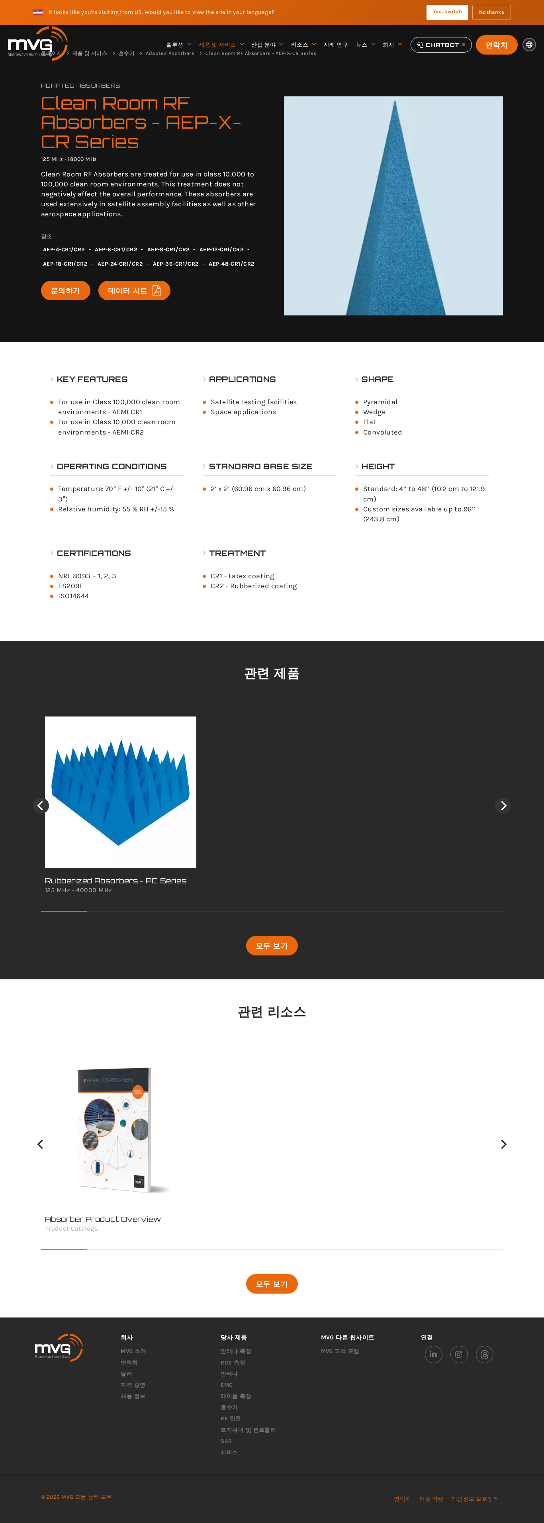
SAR (226, 1441)
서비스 (229, 1452)
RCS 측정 (233, 1362)
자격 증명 (133, 1385)
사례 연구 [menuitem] (336, 44)
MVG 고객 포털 (340, 1351)
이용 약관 (431, 1499)
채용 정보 (133, 1396)
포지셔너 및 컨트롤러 (248, 1430)
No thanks (491, 12)
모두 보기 (272, 945)
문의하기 (65, 290)
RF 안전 (231, 1418)
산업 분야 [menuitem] (263, 44)
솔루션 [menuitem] (174, 44)
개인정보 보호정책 (475, 1499)
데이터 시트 (128, 290)
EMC (227, 1385)
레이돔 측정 (236, 1396)
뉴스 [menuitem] (362, 44)
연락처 (497, 44)
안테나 (229, 1373)
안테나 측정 (236, 1351)
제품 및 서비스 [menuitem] (217, 44)
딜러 (126, 1373)
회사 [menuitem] (388, 44)
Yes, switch (447, 11)
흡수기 (229, 1407)
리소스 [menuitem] (299, 44)
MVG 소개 (133, 1351)
